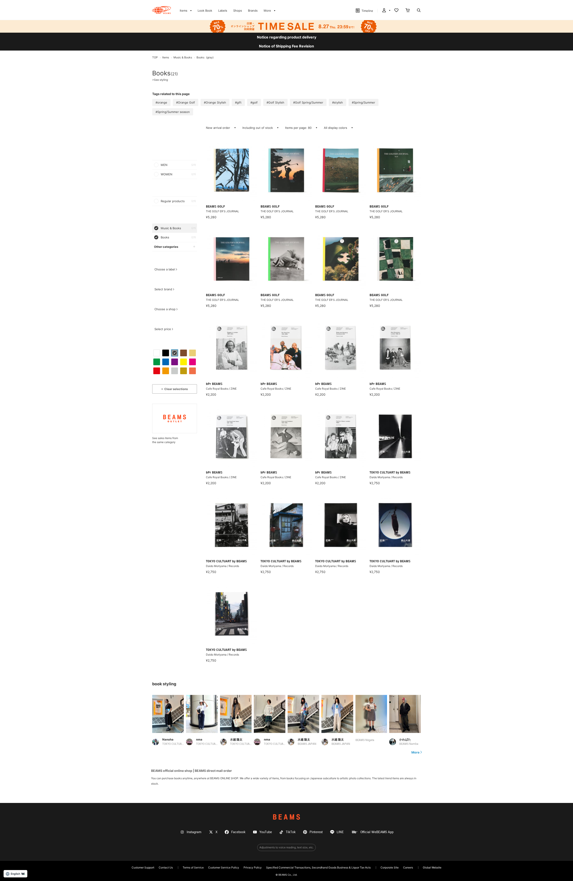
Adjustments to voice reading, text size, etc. (286, 847)
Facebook (238, 832)
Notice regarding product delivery (286, 37)
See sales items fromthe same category (165, 440)
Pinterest (316, 832)
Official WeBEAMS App (376, 832)
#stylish (337, 102)
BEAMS (286, 817)
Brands (253, 10)
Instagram (194, 832)
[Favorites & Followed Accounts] (396, 11)
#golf (254, 102)
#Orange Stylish (215, 102)
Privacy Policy (253, 867)
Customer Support (143, 867)
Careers (408, 867)
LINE (340, 832)
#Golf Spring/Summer (308, 102)
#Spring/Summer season (173, 112)
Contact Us (166, 867)
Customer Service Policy (223, 867)
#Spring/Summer (363, 102)
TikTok (291, 832)
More (415, 752)
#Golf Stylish (275, 102)
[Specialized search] (418, 11)
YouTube (265, 832)
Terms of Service (193, 867)
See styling (160, 80)
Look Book (205, 10)
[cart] (407, 11)
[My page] (385, 11)
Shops (237, 10)
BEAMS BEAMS (161, 10)
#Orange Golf (185, 102)
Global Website (432, 867)
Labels (222, 10)
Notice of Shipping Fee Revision (286, 46)
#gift (238, 102)
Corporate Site (390, 867)
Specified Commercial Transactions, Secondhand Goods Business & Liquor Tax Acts (318, 867)
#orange (161, 102)
